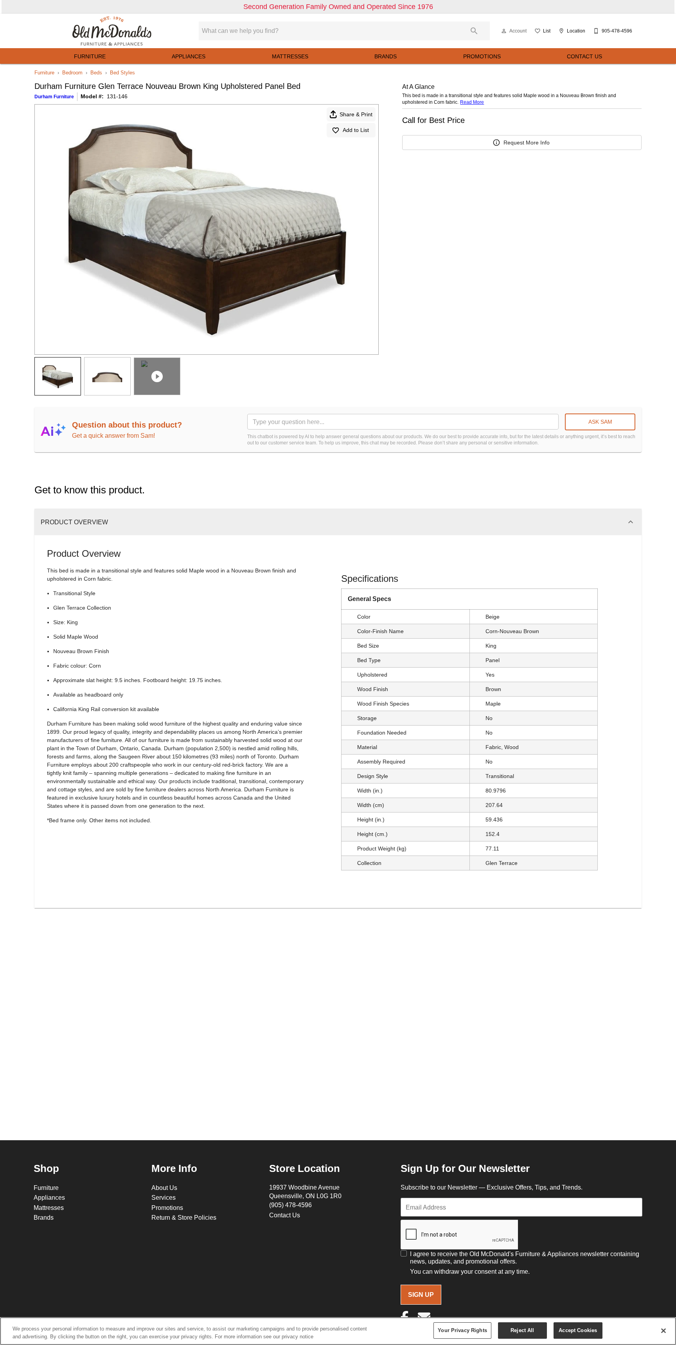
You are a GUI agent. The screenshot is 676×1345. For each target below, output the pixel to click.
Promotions (482, 56)
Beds (96, 72)
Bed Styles (122, 72)
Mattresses (290, 56)
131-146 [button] (117, 96)
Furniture (90, 56)
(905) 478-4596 (290, 1204)
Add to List (356, 130)
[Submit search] (474, 31)
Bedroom (72, 72)
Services (163, 1197)
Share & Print (356, 114)
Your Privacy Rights (462, 1330)
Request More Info (526, 142)
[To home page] (112, 31)
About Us (164, 1187)
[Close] (663, 1330)
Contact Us (584, 56)
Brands (385, 56)
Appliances (188, 56)
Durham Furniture (54, 96)
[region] (338, 1331)
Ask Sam (600, 422)
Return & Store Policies (183, 1217)
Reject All (522, 1330)
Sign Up (421, 1294)
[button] (504, 31)
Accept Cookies (578, 1330)
